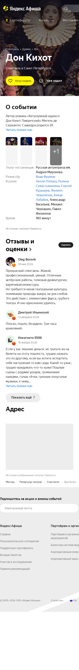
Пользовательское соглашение (19, 599)
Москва (10, 540)
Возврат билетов (10, 613)
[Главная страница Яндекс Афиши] (5, 8)
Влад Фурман (45, 177)
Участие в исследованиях (16, 620)
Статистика (57, 658)
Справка (5, 592)
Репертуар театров (31, 540)
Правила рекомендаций (15, 627)
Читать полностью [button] (19, 130)
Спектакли (53, 540)
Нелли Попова (46, 181)
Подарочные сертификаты (16, 606)
